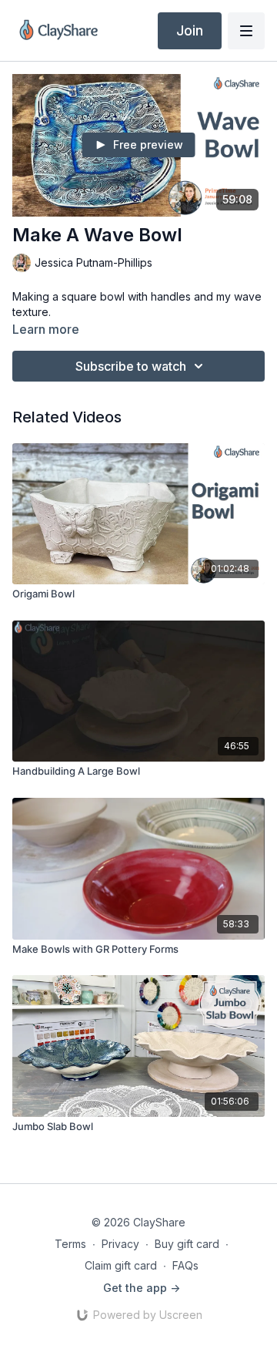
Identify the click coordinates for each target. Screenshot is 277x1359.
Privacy (120, 1243)
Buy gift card (187, 1243)
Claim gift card (121, 1265)
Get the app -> (141, 1287)
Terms (70, 1243)
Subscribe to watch (130, 366)
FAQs (185, 1265)
